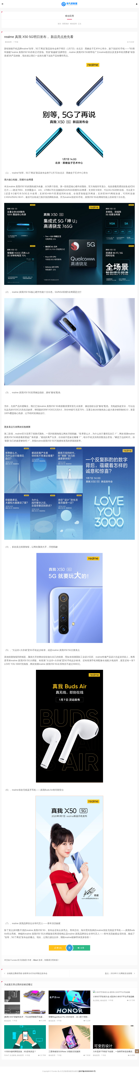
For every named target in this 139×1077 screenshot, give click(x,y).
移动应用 (73, 24)
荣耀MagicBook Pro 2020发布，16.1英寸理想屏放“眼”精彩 (69, 1017)
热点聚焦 (96, 1000)
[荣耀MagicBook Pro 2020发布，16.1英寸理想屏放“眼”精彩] (69, 1002)
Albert (35, 960)
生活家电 (13, 1055)
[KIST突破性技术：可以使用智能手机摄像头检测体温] (25, 1002)
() (59, 948)
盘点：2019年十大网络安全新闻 (118, 973)
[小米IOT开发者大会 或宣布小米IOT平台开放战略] (114, 992)
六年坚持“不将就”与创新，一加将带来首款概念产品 (114, 1051)
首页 (59, 24)
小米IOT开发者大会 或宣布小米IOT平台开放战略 (113, 996)
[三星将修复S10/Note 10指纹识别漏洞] (69, 1037)
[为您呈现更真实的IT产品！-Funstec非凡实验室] (69, 4)
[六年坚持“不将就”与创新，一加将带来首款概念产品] (114, 1037)
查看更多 (65, 24)
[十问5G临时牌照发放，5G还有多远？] (25, 1037)
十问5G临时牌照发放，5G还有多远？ (20, 1051)
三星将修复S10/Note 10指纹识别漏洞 (64, 1051)
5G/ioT (6, 1055)
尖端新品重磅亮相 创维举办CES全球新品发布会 (27, 973)
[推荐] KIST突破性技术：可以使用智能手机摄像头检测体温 (25, 1017)
